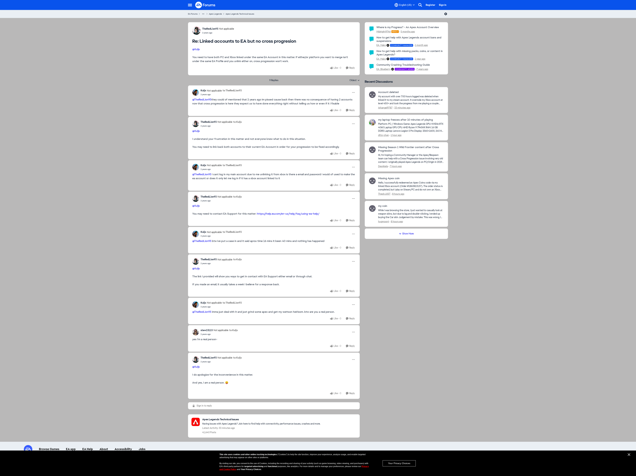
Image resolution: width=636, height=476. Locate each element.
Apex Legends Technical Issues (240, 14)
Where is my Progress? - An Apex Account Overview (407, 27)
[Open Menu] (445, 14)
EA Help (87, 449)
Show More (408, 233)
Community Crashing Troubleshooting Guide (403, 65)
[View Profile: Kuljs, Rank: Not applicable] (195, 92)
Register (430, 4)
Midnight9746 (383, 31)
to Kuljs (237, 121)
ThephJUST (384, 193)
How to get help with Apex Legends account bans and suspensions (408, 39)
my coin (382, 206)
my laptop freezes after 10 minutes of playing (405, 119)
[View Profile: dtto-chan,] (372, 122)
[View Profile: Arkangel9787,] (372, 94)
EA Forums (193, 14)
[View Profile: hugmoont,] (372, 208)
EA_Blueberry (383, 69)
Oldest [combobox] (354, 80)
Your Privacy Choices (399, 463)
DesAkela (383, 166)
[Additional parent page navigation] (203, 14)
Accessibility (123, 449)
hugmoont (383, 221)
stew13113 (207, 330)
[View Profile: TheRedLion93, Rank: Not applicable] (196, 30)
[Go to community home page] (205, 5)
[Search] (420, 5)
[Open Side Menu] (190, 4)
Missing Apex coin (389, 178)
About (104, 449)
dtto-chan (383, 135)
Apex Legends (215, 14)
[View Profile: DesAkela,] (372, 149)
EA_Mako (381, 45)
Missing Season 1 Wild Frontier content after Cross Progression (408, 149)
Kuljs (203, 90)
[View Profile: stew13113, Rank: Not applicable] (195, 332)
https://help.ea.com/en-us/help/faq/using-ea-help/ (288, 213)
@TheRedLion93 (201, 99)
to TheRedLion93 (232, 90)
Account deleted (388, 92)
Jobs (142, 449)
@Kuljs (196, 49)
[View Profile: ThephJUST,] (372, 181)
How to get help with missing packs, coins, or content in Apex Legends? (409, 52)
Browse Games (49, 449)
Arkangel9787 (385, 107)
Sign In (442, 4)
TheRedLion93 (210, 28)
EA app (71, 449)
